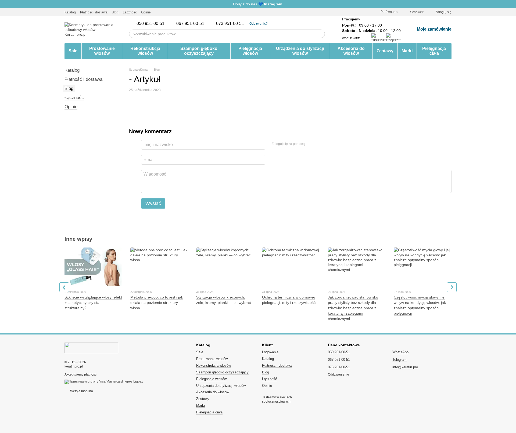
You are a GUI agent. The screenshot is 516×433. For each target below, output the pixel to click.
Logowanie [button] (270, 352)
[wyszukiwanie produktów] (320, 34)
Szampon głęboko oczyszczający (198, 51)
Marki (407, 51)
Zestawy (385, 51)
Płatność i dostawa (94, 12)
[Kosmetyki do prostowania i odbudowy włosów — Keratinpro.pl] (91, 348)
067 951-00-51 (190, 23)
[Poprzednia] (64, 287)
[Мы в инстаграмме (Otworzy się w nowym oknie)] (158, 12)
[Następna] (452, 287)
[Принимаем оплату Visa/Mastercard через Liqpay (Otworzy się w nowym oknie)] (103, 381)
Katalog (70, 12)
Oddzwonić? (258, 24)
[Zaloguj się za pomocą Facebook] (310, 144)
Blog (115, 12)
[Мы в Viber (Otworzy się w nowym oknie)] (171, 12)
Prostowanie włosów (102, 51)
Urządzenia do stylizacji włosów (300, 51)
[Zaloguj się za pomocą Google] (319, 144)
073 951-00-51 (230, 23)
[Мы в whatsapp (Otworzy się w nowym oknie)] (177, 12)
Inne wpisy (78, 239)
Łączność (130, 12)
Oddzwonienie (338, 374)
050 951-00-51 (150, 23)
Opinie (146, 12)
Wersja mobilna (81, 391)
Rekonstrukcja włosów (145, 51)
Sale (73, 51)
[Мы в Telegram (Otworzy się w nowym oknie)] (165, 12)
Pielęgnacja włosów (250, 51)
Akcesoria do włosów (351, 51)
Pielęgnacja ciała (434, 51)
